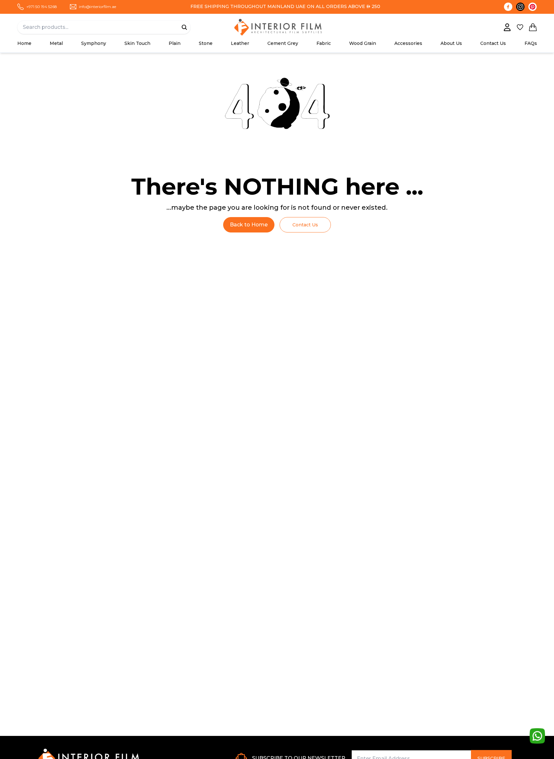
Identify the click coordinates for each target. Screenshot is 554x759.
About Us (451, 43)
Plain (174, 43)
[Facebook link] (508, 7)
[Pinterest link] (532, 7)
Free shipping (209, 6)
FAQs (531, 43)
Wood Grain (362, 43)
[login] (507, 27)
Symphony (93, 43)
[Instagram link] (520, 7)
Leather (240, 43)
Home (24, 43)
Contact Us (493, 43)
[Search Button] (184, 27)
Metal (56, 43)
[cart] (533, 27)
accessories (408, 43)
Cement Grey (282, 43)
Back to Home (249, 225)
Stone (206, 43)
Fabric (323, 43)
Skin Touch (137, 43)
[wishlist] (520, 27)
